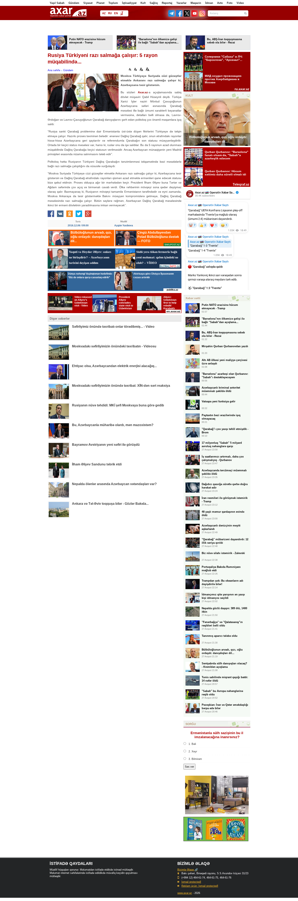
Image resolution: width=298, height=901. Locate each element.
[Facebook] (179, 15)
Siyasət (87, 2)
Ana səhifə (54, 70)
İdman (209, 2)
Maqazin (196, 2)
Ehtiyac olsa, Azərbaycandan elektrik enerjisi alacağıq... (114, 366)
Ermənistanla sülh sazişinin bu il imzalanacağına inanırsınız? (217, 735)
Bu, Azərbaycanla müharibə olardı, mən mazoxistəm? (112, 425)
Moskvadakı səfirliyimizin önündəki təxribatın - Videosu (114, 346)
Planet (100, 2)
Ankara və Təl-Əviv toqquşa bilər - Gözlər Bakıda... (110, 503)
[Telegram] (172, 15)
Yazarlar (181, 2)
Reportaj (167, 2)
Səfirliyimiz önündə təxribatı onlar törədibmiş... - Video (113, 326)
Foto (230, 2)
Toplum (113, 2)
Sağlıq (154, 2)
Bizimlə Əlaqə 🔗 (187, 869)
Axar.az (143, 92)
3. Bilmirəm (195, 758)
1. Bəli (192, 743)
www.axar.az (184, 893)
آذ (121, 14)
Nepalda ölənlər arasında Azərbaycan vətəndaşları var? (114, 484)
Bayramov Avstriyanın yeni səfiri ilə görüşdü (106, 444)
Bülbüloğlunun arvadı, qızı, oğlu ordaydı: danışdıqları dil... (218, 139)
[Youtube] (195, 15)
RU (110, 13)
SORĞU (190, 724)
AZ (104, 13)
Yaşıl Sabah (57, 2)
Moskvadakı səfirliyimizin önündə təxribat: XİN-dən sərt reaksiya (121, 385)
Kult (143, 2)
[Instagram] (202, 15)
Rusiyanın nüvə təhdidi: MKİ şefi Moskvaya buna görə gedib (118, 405)
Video (240, 2)
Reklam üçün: (199, 885)
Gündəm (74, 2)
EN (116, 13)
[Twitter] (187, 15)
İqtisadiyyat (129, 2)
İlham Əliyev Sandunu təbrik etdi (97, 464)
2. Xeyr (193, 751)
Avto (220, 2)
